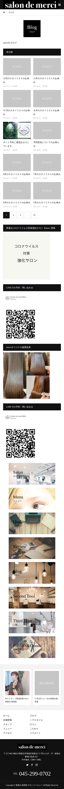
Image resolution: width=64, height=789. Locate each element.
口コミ (33, 724)
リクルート (35, 733)
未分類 (14, 86)
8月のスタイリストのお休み (16, 174)
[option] (17, 687)
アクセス (7, 733)
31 (34, 215)
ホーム (6, 716)
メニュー (7, 729)
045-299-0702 (35, 773)
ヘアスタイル (36, 720)
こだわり (34, 729)
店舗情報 (7, 720)
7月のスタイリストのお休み (46, 174)
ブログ (33, 716)
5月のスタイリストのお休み (46, 202)
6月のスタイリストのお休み (16, 202)
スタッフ (7, 724)
